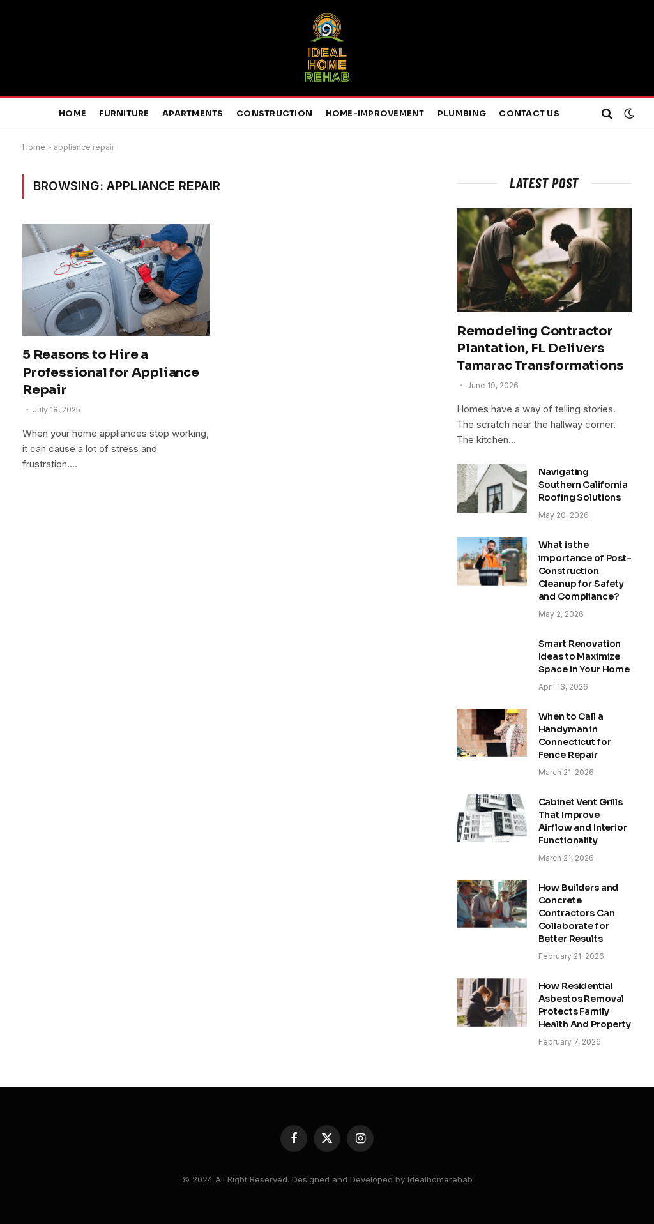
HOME (72, 114)
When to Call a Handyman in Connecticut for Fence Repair (574, 735)
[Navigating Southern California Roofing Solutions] (492, 488)
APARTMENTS (193, 114)
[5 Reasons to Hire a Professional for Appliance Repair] (116, 280)
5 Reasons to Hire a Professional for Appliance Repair (110, 372)
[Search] (607, 114)
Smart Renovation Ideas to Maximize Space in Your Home (584, 656)
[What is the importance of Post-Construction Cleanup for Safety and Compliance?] (492, 561)
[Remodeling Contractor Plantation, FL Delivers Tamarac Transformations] (544, 260)
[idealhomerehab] (327, 48)
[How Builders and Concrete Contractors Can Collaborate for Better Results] (492, 904)
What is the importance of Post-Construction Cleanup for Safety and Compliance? (585, 570)
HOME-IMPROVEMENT (375, 114)
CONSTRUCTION (274, 114)
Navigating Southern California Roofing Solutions (583, 484)
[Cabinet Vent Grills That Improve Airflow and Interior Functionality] (492, 818)
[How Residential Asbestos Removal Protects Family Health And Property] (492, 1002)
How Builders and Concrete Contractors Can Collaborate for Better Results (578, 913)
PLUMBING (461, 114)
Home (33, 147)
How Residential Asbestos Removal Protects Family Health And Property (584, 1005)
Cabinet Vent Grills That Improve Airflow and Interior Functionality (582, 821)
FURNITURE (124, 114)
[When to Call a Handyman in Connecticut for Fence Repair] (492, 733)
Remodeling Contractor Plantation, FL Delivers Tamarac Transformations (540, 348)
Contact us (529, 114)
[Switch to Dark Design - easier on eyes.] (628, 113)
